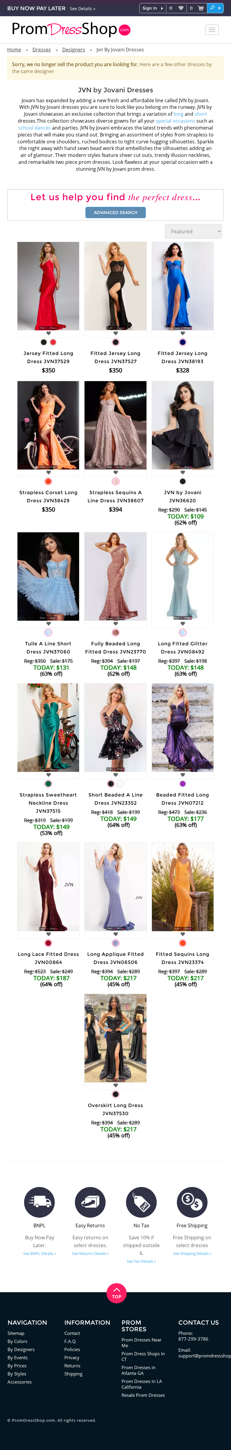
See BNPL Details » (39, 1253)
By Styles (17, 1374)
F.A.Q (70, 1341)
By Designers (21, 1349)
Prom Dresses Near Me (142, 1342)
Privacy (71, 1357)
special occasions (175, 121)
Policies (72, 1349)
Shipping (73, 1374)
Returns (72, 1366)
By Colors (17, 1341)
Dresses (41, 49)
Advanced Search (115, 212)
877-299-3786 (193, 1339)
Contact (72, 1333)
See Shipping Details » (192, 1253)
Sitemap (16, 1333)
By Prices (17, 1366)
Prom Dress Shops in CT (143, 1356)
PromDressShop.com (33, 1420)
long (178, 114)
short (201, 114)
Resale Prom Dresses (143, 1395)
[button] (215, 8)
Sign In (150, 8)
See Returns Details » (90, 1253)
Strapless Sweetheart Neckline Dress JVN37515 (48, 803)
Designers (73, 49)
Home (14, 49)
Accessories (20, 1382)
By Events (18, 1357)
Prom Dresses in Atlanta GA (139, 1370)
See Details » (82, 8)
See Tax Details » (141, 1261)
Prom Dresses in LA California (142, 1384)
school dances (34, 127)
